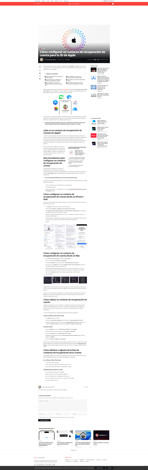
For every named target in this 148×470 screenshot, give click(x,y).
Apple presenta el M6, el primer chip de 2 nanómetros (103, 129)
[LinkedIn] (108, 1)
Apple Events (99, 91)
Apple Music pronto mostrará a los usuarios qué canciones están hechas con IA (102, 136)
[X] (103, 1)
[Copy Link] (97, 60)
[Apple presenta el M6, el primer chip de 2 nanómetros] (93, 129)
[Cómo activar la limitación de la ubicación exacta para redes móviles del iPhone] (47, 435)
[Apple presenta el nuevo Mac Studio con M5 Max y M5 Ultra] (93, 95)
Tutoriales (43, 48)
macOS (98, 131)
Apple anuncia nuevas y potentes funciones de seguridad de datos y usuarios (75, 162)
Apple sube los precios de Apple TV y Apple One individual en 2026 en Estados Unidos (103, 70)
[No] (146, 468)
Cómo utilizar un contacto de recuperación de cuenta (75, 80)
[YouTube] (104, 1)
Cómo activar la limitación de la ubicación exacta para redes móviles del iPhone (46, 444)
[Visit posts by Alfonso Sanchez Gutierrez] (39, 387)
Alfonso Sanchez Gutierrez (50, 59)
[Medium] (110, 1)
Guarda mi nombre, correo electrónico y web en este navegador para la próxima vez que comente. (57, 417)
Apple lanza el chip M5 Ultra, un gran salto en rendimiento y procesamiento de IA (102, 144)
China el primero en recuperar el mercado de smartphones (75, 166)
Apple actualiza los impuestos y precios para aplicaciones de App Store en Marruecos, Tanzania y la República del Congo (103, 79)
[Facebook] (102, 1)
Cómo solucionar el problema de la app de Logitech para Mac (65, 443)
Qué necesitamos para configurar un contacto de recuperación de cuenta (53, 80)
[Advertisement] (74, 15)
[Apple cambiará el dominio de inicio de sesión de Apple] (93, 122)
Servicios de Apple (100, 73)
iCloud (98, 124)
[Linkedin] (42, 465)
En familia (51, 173)
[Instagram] (107, 1)
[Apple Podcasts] (112, 1)
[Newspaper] (37, 465)
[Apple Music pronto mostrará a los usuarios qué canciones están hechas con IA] (93, 135)
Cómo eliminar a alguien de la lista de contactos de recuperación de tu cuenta (74, 83)
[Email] (95, 60)
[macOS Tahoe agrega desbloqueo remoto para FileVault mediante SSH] (83, 435)
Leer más (109, 467)
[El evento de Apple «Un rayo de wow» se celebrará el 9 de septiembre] (93, 87)
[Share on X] (93, 60)
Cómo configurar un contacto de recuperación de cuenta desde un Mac (74, 77)
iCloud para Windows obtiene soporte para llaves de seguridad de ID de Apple (76, 158)
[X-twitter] (45, 465)
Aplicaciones (99, 83)
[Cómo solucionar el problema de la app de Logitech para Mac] (65, 435)
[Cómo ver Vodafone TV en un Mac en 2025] (101, 435)
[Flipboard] (111, 1)
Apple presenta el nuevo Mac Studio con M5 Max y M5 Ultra (103, 95)
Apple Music (99, 139)
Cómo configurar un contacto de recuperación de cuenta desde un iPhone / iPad (53, 84)
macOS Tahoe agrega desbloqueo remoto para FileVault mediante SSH (82, 444)
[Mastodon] (47, 465)
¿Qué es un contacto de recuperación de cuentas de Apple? (54, 77)
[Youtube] (54, 465)
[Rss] (113, 1)
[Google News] (106, 1)
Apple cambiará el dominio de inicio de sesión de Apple (102, 122)
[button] (39, 4)
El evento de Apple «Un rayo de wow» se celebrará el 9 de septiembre (102, 87)
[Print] (99, 60)
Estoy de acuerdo (100, 467)
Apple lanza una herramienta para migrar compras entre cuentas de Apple (80, 152)
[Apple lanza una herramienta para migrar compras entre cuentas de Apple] (71, 152)
